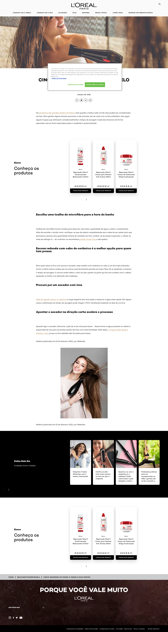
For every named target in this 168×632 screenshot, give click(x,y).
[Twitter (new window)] (17, 618)
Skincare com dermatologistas (140, 12)
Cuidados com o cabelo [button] (22, 12)
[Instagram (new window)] (10, 617)
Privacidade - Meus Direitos (124, 628)
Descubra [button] (86, 12)
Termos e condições (139, 628)
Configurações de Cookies (107, 628)
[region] (85, 77)
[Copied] (86, 100)
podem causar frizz (87, 239)
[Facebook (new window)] (13, 618)
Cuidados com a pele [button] (45, 12)
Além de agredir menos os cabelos (51, 299)
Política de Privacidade (91, 628)
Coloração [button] (62, 12)
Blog (74, 12)
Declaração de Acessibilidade (75, 628)
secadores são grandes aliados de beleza (57, 113)
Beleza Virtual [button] (101, 12)
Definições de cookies (76, 84)
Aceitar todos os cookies (95, 84)
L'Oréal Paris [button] (118, 12)
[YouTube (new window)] (21, 618)
